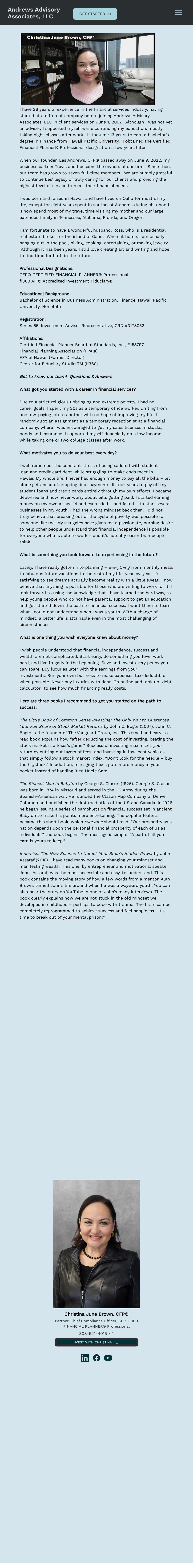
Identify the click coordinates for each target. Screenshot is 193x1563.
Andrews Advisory (34, 9)
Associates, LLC (30, 16)
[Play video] (87, 68)
